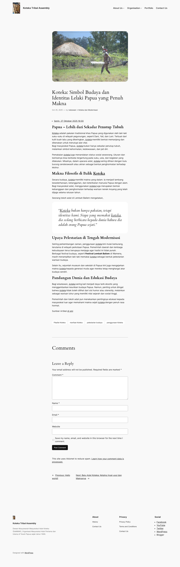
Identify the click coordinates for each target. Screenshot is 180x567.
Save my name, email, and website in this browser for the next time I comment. (89, 440)
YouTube (161, 525)
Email (55, 415)
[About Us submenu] (123, 8)
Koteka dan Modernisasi (88, 110)
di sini (70, 311)
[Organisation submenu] (141, 8)
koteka (88, 139)
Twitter (160, 528)
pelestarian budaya (94, 322)
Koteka (55, 133)
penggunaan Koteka (115, 322)
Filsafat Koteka (60, 322)
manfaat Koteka (76, 322)
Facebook (161, 522)
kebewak (72, 110)
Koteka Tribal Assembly (36, 7)
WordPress (162, 531)
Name (56, 403)
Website (56, 426)
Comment (57, 375)
